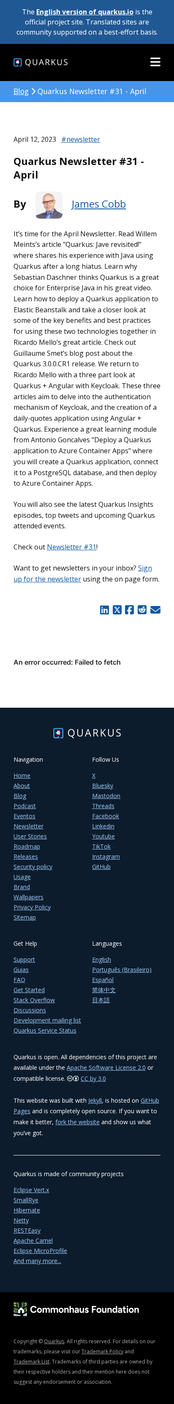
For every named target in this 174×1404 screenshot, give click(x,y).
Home (22, 775)
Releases (26, 856)
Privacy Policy (32, 907)
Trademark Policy (102, 1351)
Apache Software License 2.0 (106, 1067)
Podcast (25, 806)
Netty (21, 1220)
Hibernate (27, 1210)
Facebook (105, 816)
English (101, 959)
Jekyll (95, 1100)
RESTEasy (27, 1230)
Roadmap (27, 846)
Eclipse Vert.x (31, 1190)
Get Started (29, 990)
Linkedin (103, 826)
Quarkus (54, 1341)
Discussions (30, 1010)
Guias (21, 970)
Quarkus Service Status (45, 1030)
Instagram (106, 856)
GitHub (101, 867)
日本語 (101, 1000)
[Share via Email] (154, 609)
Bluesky (102, 786)
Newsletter (29, 826)
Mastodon (106, 796)
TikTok (101, 846)
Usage (22, 877)
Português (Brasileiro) (122, 970)
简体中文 (104, 990)
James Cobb (99, 204)
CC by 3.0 (93, 1078)
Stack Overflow (34, 1000)
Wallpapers (29, 897)
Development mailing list (47, 1020)
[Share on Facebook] (129, 609)
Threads (103, 806)
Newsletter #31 (71, 547)
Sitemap (25, 917)
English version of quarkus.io (84, 11)
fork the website (77, 1122)
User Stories (30, 836)
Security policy (33, 867)
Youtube (103, 836)
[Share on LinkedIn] (104, 609)
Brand (22, 887)
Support (24, 959)
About (22, 786)
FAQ (19, 980)
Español (103, 980)
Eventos (24, 816)
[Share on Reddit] (142, 609)
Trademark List (31, 1361)
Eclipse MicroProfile (40, 1251)
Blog (21, 91)
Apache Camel (33, 1240)
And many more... (37, 1261)
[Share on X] (117, 609)
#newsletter (80, 139)
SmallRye (26, 1200)
